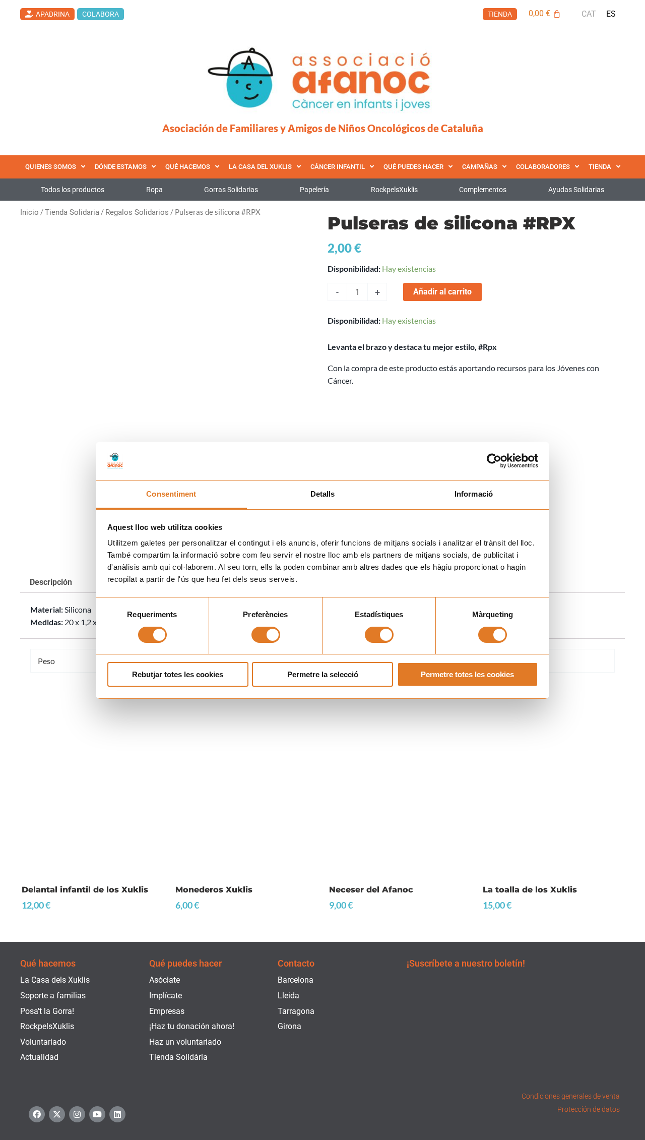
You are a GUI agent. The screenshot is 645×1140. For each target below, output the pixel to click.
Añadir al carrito (442, 291)
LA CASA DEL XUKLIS (260, 166)
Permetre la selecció (322, 674)
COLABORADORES (543, 166)
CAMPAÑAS (479, 166)
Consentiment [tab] (171, 494)
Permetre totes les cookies (467, 674)
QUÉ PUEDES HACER (413, 166)
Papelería (314, 190)
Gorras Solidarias (231, 190)
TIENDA (600, 166)
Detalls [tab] (322, 494)
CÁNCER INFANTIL (337, 166)
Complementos (482, 190)
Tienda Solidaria (72, 212)
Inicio (29, 212)
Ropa (154, 190)
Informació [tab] (474, 494)
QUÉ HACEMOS (187, 166)
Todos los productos (72, 190)
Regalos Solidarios (137, 212)
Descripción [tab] (51, 582)
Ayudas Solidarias (576, 190)
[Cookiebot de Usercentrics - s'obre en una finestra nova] (494, 460)
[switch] (265, 635)
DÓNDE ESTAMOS (121, 166)
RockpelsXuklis (394, 190)
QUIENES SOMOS (50, 166)
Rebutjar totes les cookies (177, 674)
